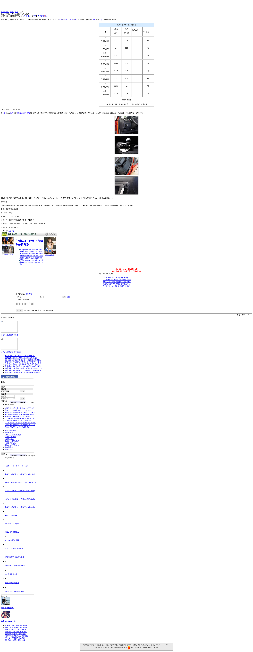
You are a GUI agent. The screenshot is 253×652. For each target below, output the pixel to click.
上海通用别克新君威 (12, 441)
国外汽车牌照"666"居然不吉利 (15, 634)
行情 (16, 12)
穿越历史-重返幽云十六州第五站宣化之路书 (20, 474)
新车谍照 (8, 368)
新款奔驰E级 (9, 447)
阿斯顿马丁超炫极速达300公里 (16, 632)
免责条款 (122, 645)
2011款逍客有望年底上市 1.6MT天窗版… (19, 421)
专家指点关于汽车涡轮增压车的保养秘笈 (26, 370)
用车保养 (8, 370)
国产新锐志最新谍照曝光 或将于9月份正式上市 (21, 414)
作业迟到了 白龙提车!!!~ (13, 524)
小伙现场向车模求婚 (26, 251)
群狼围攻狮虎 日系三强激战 (14, 557)
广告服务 (98, 645)
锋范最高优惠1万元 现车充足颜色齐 (17, 427)
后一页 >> (12, 231)
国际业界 (8, 360)
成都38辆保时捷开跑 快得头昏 (15, 630)
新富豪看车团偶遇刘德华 (27, 249)
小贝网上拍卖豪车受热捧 (9, 335)
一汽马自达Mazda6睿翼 (13, 435)
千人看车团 (23, 262)
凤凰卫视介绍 (145, 645)
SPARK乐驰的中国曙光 (13, 540)
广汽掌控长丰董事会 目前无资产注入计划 (26, 362)
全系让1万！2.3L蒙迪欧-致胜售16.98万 (116, 286)
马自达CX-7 (9, 449)
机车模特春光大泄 (49, 255)
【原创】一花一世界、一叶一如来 (16, 466)
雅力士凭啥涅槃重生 (12, 532)
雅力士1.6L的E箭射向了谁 (14, 548)
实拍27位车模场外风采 (27, 258)
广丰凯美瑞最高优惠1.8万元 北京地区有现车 (20, 423)
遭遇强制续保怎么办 (12, 583)
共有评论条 (42, 16)
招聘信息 (105, 645)
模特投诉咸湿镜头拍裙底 (27, 253)
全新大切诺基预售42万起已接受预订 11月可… (21, 412)
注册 (68, 297)
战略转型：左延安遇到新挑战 (15, 565)
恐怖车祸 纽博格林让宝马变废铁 (16, 636)
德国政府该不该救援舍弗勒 (14, 591)
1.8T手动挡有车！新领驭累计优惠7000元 (117, 280)
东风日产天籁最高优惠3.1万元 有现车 (18, 410)
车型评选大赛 (32, 262)
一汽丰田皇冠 (9, 439)
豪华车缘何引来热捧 (7, 254)
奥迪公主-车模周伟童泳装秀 (15, 638)
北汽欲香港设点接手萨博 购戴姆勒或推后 (26, 360)
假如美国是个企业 (11, 574)
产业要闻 (8, 362)
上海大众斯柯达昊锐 (12, 445)
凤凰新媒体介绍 (88, 645)
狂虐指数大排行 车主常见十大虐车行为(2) (19, 416)
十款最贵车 (33, 260)
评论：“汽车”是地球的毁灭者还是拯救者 (26, 364)
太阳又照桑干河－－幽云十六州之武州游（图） (21, 482)
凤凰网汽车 (5, 12)
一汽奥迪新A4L (10, 443)
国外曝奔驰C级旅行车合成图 (15, 640)
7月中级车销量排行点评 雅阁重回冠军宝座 (19, 418)
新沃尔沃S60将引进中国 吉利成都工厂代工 (19, 408)
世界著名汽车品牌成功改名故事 (16, 625)
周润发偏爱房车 (7, 608)
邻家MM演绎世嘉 (8, 621)
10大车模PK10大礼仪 (7, 245)
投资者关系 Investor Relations (160, 645)
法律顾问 (129, 645)
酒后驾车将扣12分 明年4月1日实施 (24, 358)
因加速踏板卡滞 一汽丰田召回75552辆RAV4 (20, 356)
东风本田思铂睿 (10, 437)
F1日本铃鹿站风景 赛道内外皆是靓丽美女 (26, 372)
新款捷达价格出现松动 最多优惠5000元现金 (20, 425)
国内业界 (8, 358)
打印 (34, 16)
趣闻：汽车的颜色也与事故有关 (16, 627)
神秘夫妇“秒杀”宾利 (26, 256)
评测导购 (8, 366)
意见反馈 (137, 645)
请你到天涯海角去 (11, 515)
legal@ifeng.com (121, 647)
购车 (12, 12)
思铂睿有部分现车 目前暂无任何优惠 (116, 278)
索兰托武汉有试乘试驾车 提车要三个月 (116, 284)
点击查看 (28, 294)
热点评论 (8, 364)
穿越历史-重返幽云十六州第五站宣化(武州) (20, 499)
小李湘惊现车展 (25, 260)
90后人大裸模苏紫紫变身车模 (11, 352)
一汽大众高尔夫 (10, 430)
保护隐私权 (114, 645)
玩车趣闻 (8, 372)
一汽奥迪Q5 (9, 432)
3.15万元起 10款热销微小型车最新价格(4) (117, 282)
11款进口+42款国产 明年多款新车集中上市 (27, 368)
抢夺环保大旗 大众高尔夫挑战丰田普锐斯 (26, 366)
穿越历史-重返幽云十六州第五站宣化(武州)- (20, 491)
